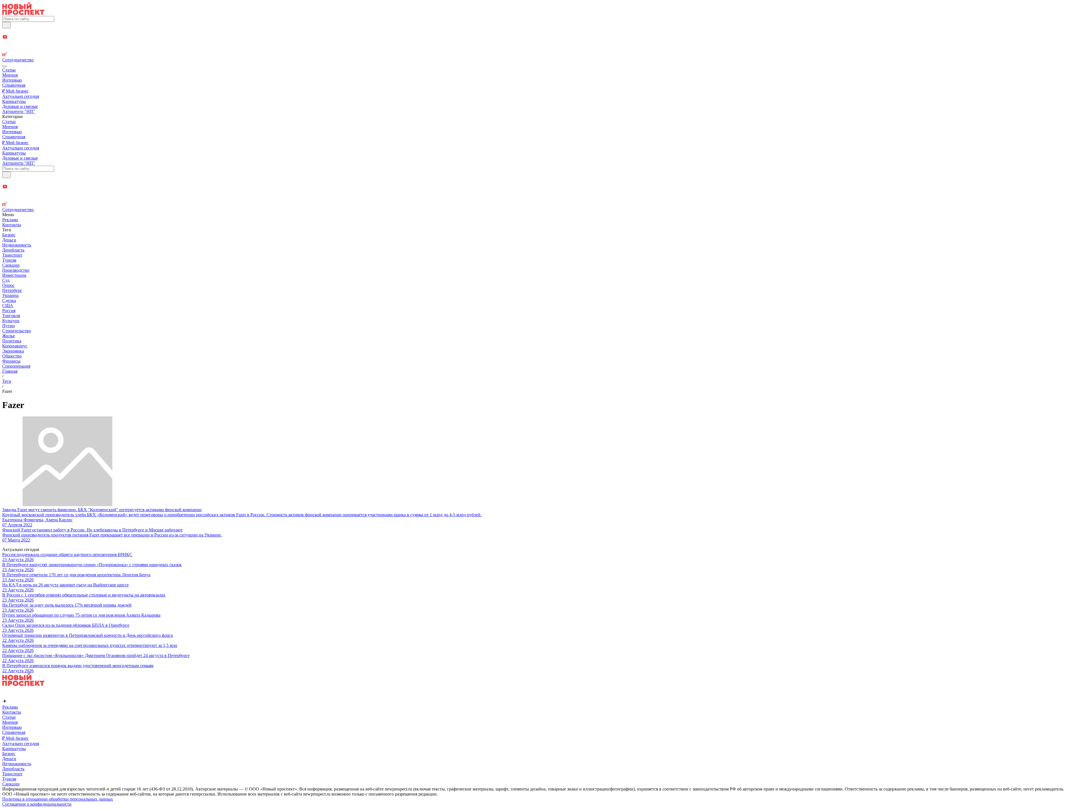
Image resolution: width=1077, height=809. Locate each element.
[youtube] (538, 37)
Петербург (12, 290)
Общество (12, 356)
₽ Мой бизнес (15, 91)
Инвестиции (14, 275)
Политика (11, 340)
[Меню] (4, 66)
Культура (10, 320)
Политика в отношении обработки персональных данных (57, 799)
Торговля (11, 315)
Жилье (8, 335)
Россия (8, 310)
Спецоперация (16, 366)
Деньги (9, 240)
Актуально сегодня (20, 96)
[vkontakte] (538, 49)
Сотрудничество (18, 59)
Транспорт (12, 255)
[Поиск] (6, 25)
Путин (8, 325)
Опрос (8, 285)
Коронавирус (14, 346)
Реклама (10, 219)
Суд (6, 280)
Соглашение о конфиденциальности (37, 804)
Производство (15, 270)
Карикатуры (14, 101)
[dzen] (538, 44)
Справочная (13, 85)
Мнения (10, 75)
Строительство (16, 330)
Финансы (11, 361)
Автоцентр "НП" (18, 111)
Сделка (9, 300)
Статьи (9, 70)
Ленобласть (13, 250)
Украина (10, 295)
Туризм (9, 260)
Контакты (11, 224)
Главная (9, 371)
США (7, 305)
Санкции (11, 265)
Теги (6, 381)
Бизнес (8, 234)
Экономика (13, 351)
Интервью (12, 80)
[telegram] (538, 31)
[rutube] (538, 54)
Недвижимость (16, 245)
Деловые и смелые (20, 106)
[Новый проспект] (23, 13)
